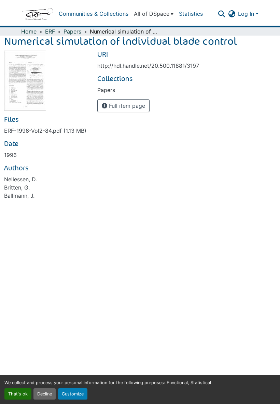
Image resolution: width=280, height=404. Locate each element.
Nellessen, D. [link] (20, 179)
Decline (44, 393)
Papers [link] (72, 31)
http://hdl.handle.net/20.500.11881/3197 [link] (148, 65)
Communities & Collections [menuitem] (93, 13)
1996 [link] (10, 155)
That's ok (18, 393)
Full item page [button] (126, 105)
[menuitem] (153, 14)
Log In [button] (247, 13)
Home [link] (29, 31)
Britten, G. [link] (17, 187)
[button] (37, 14)
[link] (46, 131)
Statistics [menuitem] (191, 13)
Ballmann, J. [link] (19, 195)
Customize (73, 393)
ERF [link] (50, 31)
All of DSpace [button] (151, 13)
